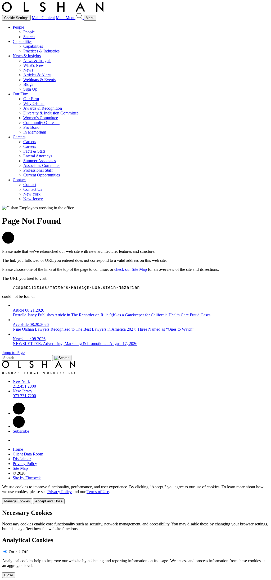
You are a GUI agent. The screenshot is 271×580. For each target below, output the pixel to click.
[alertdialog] (135, 543)
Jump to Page (13, 352)
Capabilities (22, 41)
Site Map (20, 468)
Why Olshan (33, 103)
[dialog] (135, 494)
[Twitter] (19, 426)
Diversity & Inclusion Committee (51, 113)
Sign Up (30, 89)
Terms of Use (98, 491)
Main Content (43, 17)
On (11, 552)
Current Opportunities (41, 175)
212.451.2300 (24, 386)
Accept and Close (48, 501)
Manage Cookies (17, 501)
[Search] (80, 17)
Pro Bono (31, 127)
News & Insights (27, 56)
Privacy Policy (25, 463)
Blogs (28, 84)
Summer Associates (39, 160)
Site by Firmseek (27, 478)
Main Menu (65, 17)
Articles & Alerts (37, 75)
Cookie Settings (16, 18)
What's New (33, 65)
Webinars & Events (39, 79)
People (18, 27)
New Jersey (33, 199)
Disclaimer (22, 459)
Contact (19, 180)
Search (29, 36)
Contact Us (32, 189)
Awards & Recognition (42, 108)
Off (25, 552)
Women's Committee (40, 118)
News (28, 70)
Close (8, 575)
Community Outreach (41, 122)
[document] (135, 543)
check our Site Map (130, 269)
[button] (8, 242)
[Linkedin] (19, 413)
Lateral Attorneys (37, 156)
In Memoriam (34, 132)
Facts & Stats (34, 151)
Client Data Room (28, 454)
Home (18, 449)
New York (31, 194)
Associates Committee (41, 165)
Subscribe (21, 431)
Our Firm (20, 94)
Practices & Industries (41, 51)
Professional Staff (38, 170)
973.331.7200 (24, 395)
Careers (19, 137)
